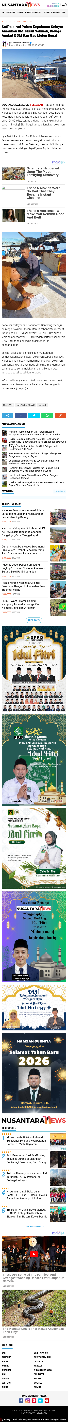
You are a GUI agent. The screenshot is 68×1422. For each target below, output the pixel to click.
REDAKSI (28, 1410)
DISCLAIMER (42, 1413)
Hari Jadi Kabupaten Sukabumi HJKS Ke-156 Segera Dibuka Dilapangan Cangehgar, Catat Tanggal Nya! (23, 532)
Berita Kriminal (42, 1357)
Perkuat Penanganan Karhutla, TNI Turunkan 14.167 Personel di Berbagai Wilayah (27, 1177)
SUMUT (37, 1387)
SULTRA (38, 1382)
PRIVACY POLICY (27, 1413)
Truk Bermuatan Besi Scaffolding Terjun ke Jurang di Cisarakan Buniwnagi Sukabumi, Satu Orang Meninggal (26, 1160)
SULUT (5, 1387)
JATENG (5, 1365)
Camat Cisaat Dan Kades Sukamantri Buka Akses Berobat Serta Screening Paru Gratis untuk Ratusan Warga (23, 550)
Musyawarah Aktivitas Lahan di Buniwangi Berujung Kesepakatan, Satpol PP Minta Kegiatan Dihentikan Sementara (26, 1142)
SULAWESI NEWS (21, 22)
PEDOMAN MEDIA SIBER (45, 1410)
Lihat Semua (34, 620)
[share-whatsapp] (47, 415)
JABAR (20, 12)
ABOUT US (17, 1410)
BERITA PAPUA (41, 1353)
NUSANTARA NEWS (33, 12)
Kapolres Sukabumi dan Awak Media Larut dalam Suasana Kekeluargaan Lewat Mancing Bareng (23, 514)
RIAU (4, 1374)
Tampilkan (59, 491)
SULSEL (33, 22)
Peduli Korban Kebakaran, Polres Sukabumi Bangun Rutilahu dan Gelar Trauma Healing (24, 586)
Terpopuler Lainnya (34, 1226)
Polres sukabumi (52, 12)
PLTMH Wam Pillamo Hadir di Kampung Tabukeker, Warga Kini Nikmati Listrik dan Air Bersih (20, 604)
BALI (4, 1353)
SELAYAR (8, 22)
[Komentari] (60, 415)
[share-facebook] (20, 415)
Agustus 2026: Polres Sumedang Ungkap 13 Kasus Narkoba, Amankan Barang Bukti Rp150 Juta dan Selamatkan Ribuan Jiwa (23, 569)
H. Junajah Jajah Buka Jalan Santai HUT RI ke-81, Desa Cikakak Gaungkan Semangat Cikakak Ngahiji (27, 1196)
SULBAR (5, 1378)
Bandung (6, 1357)
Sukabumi (10, 12)
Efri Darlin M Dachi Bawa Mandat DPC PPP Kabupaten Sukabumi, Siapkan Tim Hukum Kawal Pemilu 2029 (27, 1214)
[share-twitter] (34, 415)
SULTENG (6, 1382)
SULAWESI (39, 1374)
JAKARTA (38, 1361)
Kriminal (6, 1370)
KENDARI (38, 1365)
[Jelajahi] (64, 5)
